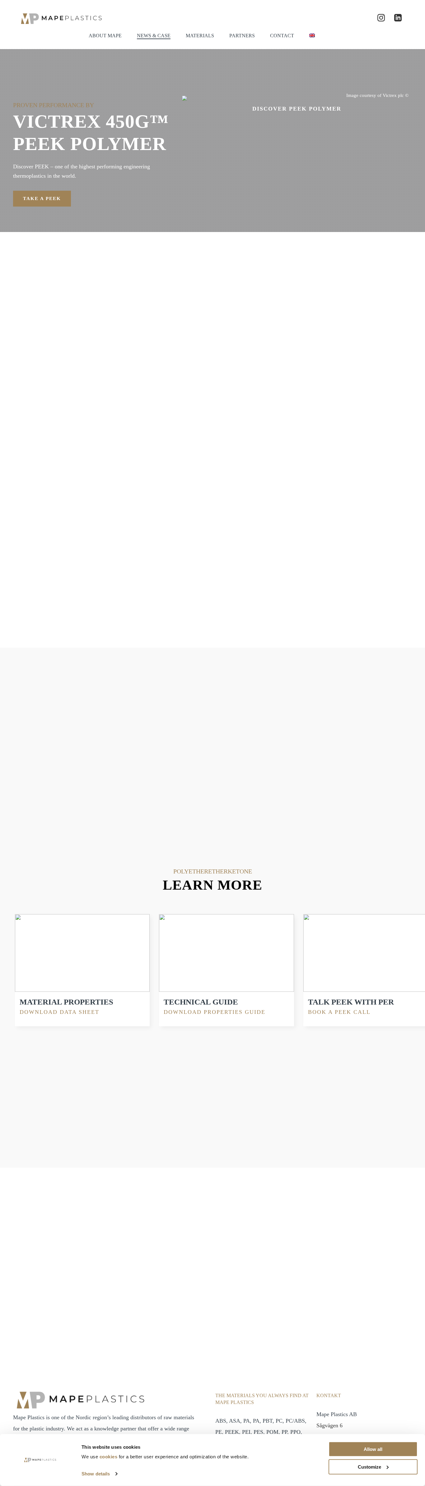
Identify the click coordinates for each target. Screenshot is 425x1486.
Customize (369, 1466)
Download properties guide (214, 1012)
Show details (96, 1473)
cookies (109, 1456)
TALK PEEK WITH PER (351, 1002)
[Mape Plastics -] (61, 18)
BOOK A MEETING (270, 496)
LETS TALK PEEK (59, 814)
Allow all (373, 1449)
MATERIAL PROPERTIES (66, 1002)
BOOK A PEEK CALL (339, 1012)
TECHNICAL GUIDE (201, 1002)
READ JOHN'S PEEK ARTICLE (212, 1191)
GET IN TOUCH (295, 1282)
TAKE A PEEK (42, 198)
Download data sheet (59, 1012)
